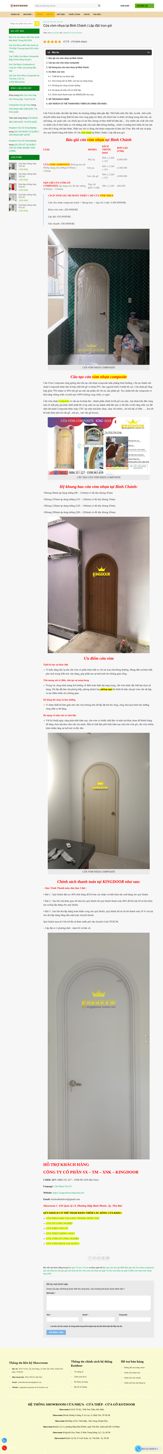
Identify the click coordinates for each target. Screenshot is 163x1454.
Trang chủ (15, 14)
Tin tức (40, 14)
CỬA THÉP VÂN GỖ (57, 1228)
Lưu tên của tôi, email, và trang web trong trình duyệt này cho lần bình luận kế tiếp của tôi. (86, 1326)
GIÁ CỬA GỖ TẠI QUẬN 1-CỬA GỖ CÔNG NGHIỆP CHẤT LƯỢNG (23, 148)
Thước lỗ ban (74, 14)
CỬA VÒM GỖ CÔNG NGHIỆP (62, 1238)
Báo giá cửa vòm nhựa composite (139, 1267)
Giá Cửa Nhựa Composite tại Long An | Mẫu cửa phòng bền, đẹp (22, 67)
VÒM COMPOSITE (59, 164)
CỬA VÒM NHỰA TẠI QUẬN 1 (63, 1243)
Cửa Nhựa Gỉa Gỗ (63, 1186)
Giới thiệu (61, 14)
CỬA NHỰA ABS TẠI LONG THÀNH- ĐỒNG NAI (72, 1218)
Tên (48, 1315)
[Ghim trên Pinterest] (103, 1258)
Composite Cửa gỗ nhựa (20, 105)
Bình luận (50, 1293)
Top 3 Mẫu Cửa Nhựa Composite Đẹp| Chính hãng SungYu (23, 58)
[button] (125, 6)
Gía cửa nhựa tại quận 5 (119, 1271)
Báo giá (50, 14)
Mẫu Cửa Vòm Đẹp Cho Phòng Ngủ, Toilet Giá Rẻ (22, 97)
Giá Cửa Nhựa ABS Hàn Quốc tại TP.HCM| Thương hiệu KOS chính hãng (24, 48)
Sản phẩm (27, 14)
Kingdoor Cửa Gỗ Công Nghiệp (22, 128)
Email (85, 1315)
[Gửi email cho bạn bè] (99, 1258)
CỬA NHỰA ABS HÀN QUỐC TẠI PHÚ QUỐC (23, 110)
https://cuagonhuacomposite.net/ (68, 1192)
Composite (63, 401)
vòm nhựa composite (109, 376)
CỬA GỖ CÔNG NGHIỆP (59, 1223)
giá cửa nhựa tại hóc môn (75, 1271)
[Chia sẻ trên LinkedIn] (108, 1258)
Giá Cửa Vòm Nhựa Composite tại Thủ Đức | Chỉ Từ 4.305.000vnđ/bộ (24, 78)
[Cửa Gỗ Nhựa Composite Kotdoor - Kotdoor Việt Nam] (19, 5)
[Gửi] (99, 6)
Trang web (123, 1315)
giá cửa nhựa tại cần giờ (53, 1271)
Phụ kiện (96, 14)
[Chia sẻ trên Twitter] (94, 1258)
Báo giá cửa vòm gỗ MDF (113, 1267)
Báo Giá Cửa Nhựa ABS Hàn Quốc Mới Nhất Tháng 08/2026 (24, 39)
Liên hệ (87, 14)
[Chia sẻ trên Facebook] (90, 1258)
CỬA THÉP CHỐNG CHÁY (60, 1233)
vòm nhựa (86, 132)
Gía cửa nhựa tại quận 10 (97, 1271)
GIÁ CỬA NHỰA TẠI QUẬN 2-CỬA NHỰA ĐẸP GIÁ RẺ (24, 133)
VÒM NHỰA (106, 195)
